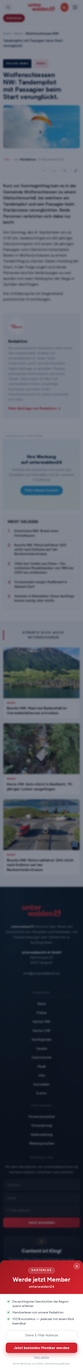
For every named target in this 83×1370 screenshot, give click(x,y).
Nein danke (41, 1357)
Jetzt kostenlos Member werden (41, 1348)
